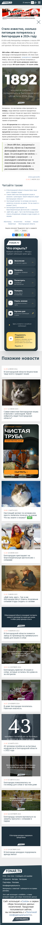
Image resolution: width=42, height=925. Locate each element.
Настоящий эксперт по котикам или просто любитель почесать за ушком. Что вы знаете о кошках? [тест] (22, 203)
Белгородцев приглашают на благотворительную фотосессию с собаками (22, 209)
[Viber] (28, 235)
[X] (16, 235)
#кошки (35, 222)
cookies (22, 894)
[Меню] (39, 2)
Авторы (15, 879)
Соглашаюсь (22, 918)
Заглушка (23, 879)
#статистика (18, 222)
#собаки (28, 222)
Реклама (15, 882)
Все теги (10, 876)
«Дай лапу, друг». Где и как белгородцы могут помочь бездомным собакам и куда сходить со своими (22, 214)
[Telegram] (22, 235)
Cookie (25, 901)
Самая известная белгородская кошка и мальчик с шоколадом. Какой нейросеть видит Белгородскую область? (22, 197)
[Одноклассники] (25, 235)
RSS (4, 876)
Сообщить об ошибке (23, 876)
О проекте (7, 879)
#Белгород (7, 222)
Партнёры (7, 882)
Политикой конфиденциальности (23, 913)
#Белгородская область (26, 224)
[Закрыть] (38, 22)
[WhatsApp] (19, 235)
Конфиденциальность (11, 885)
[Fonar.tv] (7, 3)
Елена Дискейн (34, 177)
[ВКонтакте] (13, 235)
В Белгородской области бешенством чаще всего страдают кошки (21, 191)
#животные (12, 224)
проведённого (27, 57)
